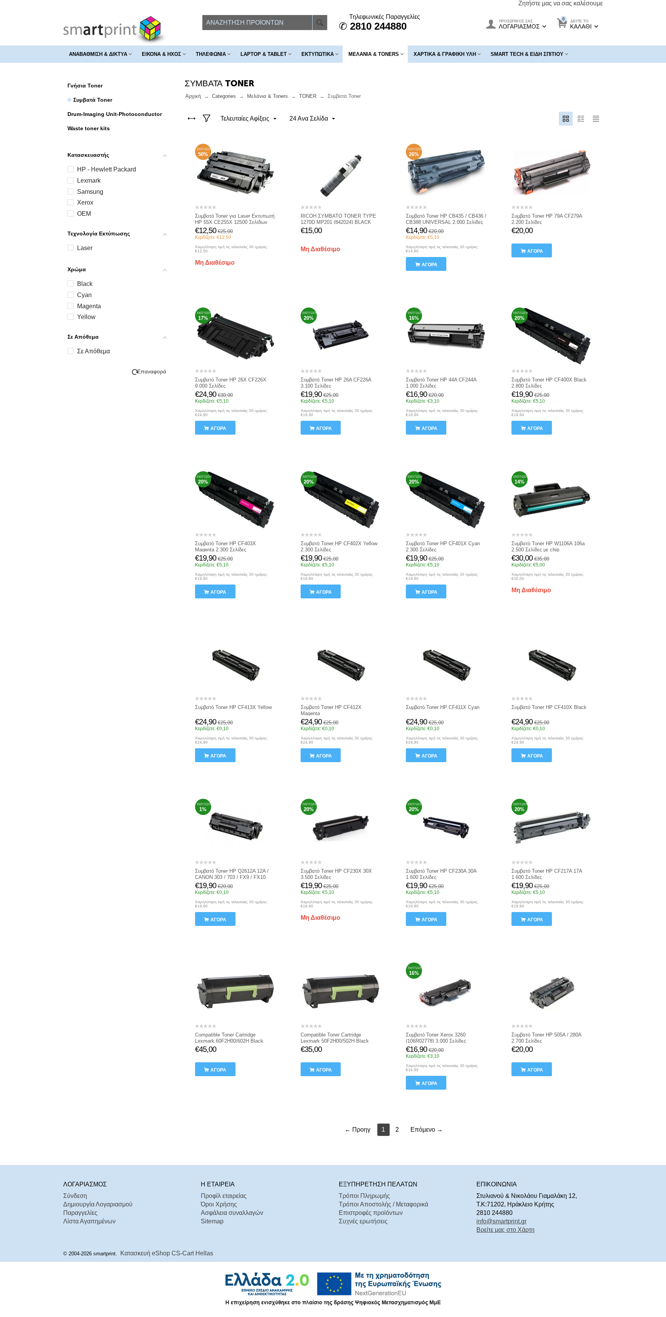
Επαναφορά (151, 372)
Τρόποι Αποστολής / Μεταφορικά (383, 1204)
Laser (84, 248)
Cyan (84, 295)
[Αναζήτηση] (319, 22)
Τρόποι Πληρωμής (364, 1196)
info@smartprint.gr (501, 1221)
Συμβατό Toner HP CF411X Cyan (442, 707)
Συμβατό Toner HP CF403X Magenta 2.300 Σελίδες (225, 547)
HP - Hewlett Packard (106, 169)
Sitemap (212, 1221)
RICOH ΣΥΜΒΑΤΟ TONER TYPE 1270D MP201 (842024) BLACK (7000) (338, 222)
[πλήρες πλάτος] (191, 119)
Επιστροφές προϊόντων (371, 1212)
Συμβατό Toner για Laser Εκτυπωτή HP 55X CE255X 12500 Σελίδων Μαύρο (234, 222)
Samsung (90, 191)
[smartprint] (114, 30)
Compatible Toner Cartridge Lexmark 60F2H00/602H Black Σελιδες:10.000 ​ (229, 1041)
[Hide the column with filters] (207, 119)
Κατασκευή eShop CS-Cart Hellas (166, 1253)
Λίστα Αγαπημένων (89, 1221)
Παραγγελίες (80, 1212)
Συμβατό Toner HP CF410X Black (549, 707)
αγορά (429, 264)
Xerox (85, 202)
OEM (84, 213)
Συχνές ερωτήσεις (363, 1221)
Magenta (89, 306)
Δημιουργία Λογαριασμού (98, 1204)
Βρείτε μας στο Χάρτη (505, 1229)
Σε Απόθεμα (93, 351)
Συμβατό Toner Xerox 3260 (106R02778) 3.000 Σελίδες (436, 1038)
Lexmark (89, 180)
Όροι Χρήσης (219, 1204)
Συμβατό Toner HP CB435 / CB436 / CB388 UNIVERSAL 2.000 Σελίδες (446, 219)
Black (84, 284)
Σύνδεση (75, 1196)
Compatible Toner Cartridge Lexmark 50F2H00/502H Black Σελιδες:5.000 (335, 1041)
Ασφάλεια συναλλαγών (232, 1212)
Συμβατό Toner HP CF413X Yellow (233, 707)
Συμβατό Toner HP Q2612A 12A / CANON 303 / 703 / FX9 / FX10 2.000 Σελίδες (232, 877)
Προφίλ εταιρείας (224, 1196)
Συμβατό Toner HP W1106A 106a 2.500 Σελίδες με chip (548, 547)
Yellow (86, 317)
